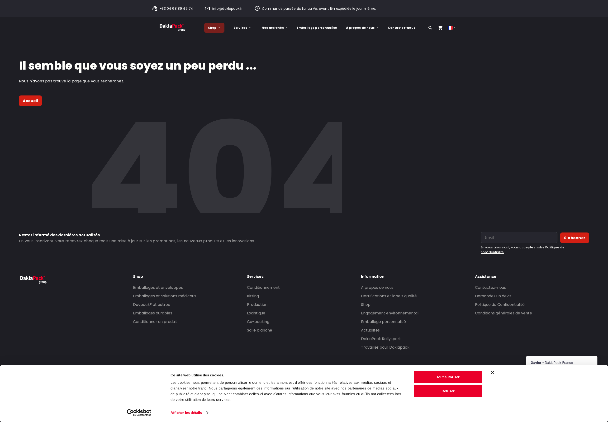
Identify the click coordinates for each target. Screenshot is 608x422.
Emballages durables (152, 313)
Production (257, 304)
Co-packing (258, 321)
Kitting (253, 296)
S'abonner (574, 238)
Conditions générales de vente (503, 313)
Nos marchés (273, 28)
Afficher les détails (186, 413)
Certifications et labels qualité (389, 296)
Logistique (256, 313)
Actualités (370, 330)
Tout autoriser (448, 377)
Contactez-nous (401, 28)
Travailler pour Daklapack (385, 347)
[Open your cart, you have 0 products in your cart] (440, 27)
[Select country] (452, 28)
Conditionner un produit (155, 321)
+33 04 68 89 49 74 (176, 8)
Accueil (30, 101)
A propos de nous (377, 287)
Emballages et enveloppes (158, 287)
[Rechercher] (430, 27)
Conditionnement (263, 287)
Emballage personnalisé (317, 28)
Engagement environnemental (389, 313)
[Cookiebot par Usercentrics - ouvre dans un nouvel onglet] (139, 412)
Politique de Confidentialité (500, 304)
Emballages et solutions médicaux (164, 296)
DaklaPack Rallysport (381, 338)
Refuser (448, 391)
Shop (212, 28)
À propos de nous (360, 28)
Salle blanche (259, 330)
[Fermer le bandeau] (492, 372)
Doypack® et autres (151, 304)
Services (240, 28)
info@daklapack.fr (227, 8)
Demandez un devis (493, 296)
